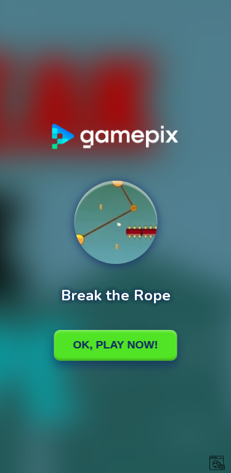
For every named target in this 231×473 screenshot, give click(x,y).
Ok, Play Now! (115, 345)
